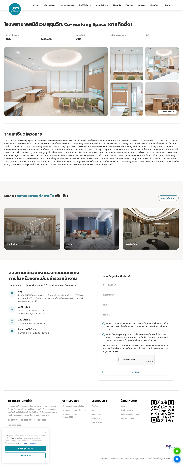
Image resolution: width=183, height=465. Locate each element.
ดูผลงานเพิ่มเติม (167, 198)
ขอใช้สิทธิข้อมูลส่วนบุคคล (130, 414)
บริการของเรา (50, 4)
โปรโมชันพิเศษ (102, 4)
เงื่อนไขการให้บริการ (128, 410)
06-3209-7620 (39, 313)
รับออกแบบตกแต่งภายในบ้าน (73, 406)
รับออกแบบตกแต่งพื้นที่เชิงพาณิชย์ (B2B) (72, 415)
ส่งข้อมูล (135, 371)
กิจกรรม (129, 4)
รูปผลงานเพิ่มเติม (167, 112)
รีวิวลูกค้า (117, 4)
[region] (25, 445)
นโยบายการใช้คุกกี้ (30, 443)
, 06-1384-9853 (39, 420)
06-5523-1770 (38, 310)
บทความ (141, 4)
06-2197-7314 (24, 310)
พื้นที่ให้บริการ (85, 4)
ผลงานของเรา (97, 414)
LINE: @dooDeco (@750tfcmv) (31, 323)
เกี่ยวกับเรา (154, 4)
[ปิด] (45, 432)
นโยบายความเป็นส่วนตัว (129, 418)
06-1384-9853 (24, 313)
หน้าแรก (35, 4)
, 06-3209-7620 (14, 425)
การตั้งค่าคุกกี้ (25, 455)
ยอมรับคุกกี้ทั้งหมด (25, 448)
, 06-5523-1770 (26, 420)
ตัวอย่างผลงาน (67, 4)
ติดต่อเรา (168, 4)
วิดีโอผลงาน (96, 418)
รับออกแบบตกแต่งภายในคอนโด (74, 410)
